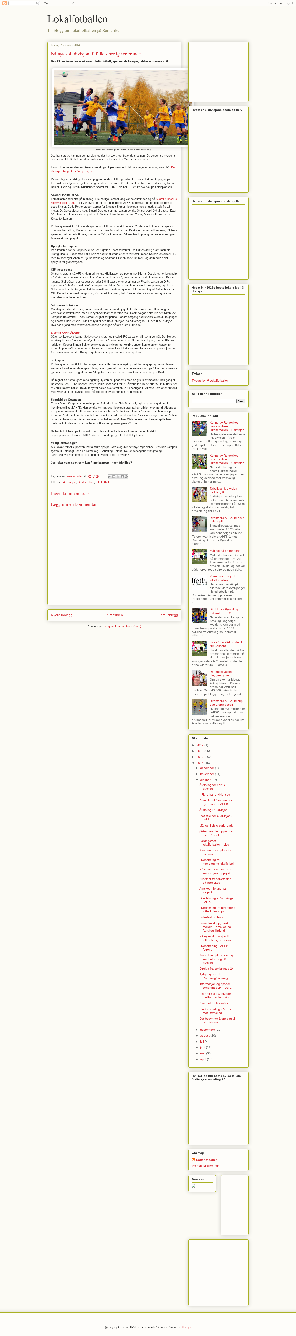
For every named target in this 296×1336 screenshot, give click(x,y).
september (208, 1029)
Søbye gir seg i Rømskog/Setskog (213, 976)
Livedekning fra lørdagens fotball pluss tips (217, 909)
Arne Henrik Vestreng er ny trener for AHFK (215, 802)
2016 (200, 751)
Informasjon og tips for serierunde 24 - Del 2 (215, 985)
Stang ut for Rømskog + (215, 1003)
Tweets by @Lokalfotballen (210, 380)
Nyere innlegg (62, 615)
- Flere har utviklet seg (214, 794)
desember (207, 768)
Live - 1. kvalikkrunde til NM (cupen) (226, 644)
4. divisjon (69, 482)
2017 (200, 745)
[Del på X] (118, 476)
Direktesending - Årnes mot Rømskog (215, 1010)
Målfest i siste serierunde (216, 825)
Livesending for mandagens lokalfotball (216, 861)
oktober (205, 779)
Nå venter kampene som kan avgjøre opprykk (216, 871)
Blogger (186, 1327)
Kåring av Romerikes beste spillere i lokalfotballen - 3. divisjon (227, 459)
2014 (200, 763)
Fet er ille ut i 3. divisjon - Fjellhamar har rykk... (216, 995)
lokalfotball (102, 482)
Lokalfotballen (77, 18)
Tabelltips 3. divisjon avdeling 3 (223, 490)
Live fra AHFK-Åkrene (65, 332)
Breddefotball (86, 482)
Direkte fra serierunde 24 (216, 968)
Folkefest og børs (211, 917)
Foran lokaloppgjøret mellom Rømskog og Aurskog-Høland (215, 926)
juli (202, 1041)
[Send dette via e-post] (110, 476)
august (205, 1035)
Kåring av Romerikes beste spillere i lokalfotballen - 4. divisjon (227, 426)
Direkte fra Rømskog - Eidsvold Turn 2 (225, 611)
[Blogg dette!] (114, 476)
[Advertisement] (219, 71)
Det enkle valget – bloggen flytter (222, 673)
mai (203, 1053)
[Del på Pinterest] (126, 476)
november (207, 774)
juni (203, 1047)
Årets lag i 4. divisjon (213, 810)
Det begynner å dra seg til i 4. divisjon (217, 1020)
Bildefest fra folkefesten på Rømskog (215, 880)
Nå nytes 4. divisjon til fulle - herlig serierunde (216, 938)
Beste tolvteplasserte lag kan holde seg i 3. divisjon (216, 959)
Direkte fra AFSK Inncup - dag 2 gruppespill (227, 702)
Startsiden (115, 615)
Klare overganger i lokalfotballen (222, 578)
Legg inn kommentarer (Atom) (122, 626)
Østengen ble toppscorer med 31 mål (216, 833)
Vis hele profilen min (206, 1165)
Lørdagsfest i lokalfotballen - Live (214, 842)
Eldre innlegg (167, 615)
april (203, 1059)
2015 (200, 757)
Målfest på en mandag (225, 550)
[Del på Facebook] (122, 476)
